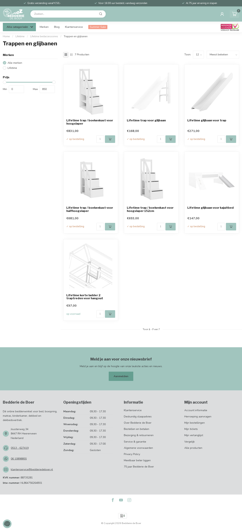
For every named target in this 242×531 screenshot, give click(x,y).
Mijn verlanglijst (193, 435)
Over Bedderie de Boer (137, 423)
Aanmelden (121, 376)
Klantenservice (74, 27)
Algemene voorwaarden (138, 448)
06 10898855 (19, 458)
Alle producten (193, 448)
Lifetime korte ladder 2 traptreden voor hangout (84, 297)
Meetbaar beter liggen (137, 460)
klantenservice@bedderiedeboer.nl (32, 469)
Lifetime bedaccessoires (44, 36)
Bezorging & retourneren (139, 435)
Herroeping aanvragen (197, 416)
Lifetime (20, 36)
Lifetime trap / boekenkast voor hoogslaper (89, 122)
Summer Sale (98, 27)
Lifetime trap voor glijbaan (146, 120)
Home (6, 36)
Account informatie (195, 410)
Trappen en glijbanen (76, 36)
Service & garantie (135, 441)
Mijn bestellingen (194, 423)
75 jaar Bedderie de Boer (139, 466)
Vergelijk (189, 441)
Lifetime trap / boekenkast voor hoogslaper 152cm (150, 209)
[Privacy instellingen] (7, 523)
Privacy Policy (132, 454)
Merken (44, 27)
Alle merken (15, 62)
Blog (57, 27)
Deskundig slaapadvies (138, 416)
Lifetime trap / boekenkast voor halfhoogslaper (89, 209)
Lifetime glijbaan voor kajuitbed (210, 207)
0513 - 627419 (20, 448)
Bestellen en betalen (136, 429)
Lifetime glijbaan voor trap (206, 120)
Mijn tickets (191, 429)
